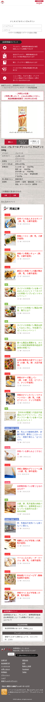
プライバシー (5, 675)
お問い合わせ (5, 669)
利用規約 (4, 672)
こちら (23, 96)
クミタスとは (5, 666)
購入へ (11, 142)
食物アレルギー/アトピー (9, 681)
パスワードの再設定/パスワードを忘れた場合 (22, 33)
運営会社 (25, 660)
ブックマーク (23, 142)
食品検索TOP (5, 663)
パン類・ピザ (20, 156)
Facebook (25, 669)
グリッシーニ (20, 158)
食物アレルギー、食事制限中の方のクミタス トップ (18, 85)
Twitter (24, 672)
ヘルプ (3, 678)
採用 (23, 663)
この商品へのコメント (35, 142)
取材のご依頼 (26, 666)
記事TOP (4, 660)
